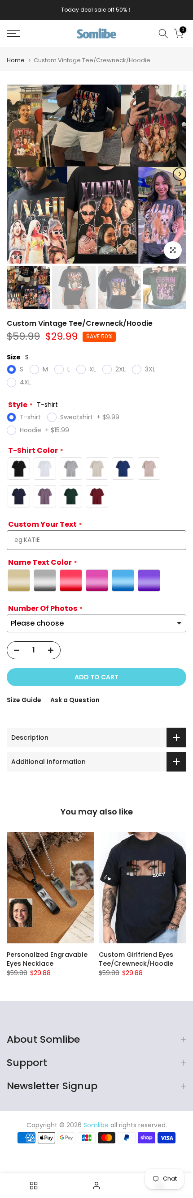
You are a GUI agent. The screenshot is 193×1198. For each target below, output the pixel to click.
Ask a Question (75, 699)
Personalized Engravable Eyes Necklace (47, 959)
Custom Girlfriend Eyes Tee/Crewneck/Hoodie (136, 959)
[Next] (179, 174)
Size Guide (24, 699)
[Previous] (13, 174)
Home (16, 60)
